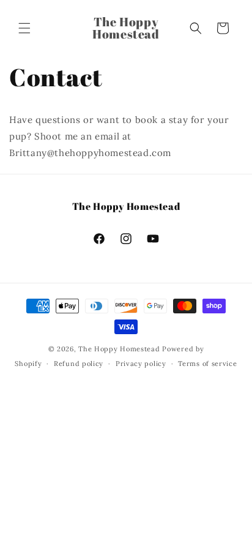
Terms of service (207, 363)
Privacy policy (141, 363)
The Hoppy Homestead (119, 349)
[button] (24, 28)
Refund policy (78, 363)
